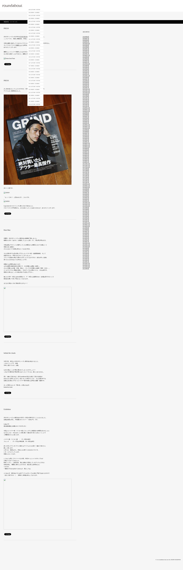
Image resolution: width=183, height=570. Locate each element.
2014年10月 (86, 226)
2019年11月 (86, 126)
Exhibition (7, 409)
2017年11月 (86, 165)
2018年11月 (86, 145)
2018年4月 (86, 157)
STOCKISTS (54, 5)
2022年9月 (86, 77)
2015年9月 (86, 207)
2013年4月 (86, 257)
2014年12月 (86, 223)
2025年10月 (86, 43)
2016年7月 (86, 192)
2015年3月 (86, 218)
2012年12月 (86, 263)
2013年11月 (86, 245)
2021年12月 (86, 89)
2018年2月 (86, 160)
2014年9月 (86, 228)
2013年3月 (86, 258)
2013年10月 (86, 246)
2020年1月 (86, 123)
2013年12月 (86, 243)
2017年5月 (86, 175)
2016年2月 (86, 199)
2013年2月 (86, 260)
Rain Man (7, 230)
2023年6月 (86, 67)
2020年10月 (86, 111)
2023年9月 (86, 65)
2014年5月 (86, 235)
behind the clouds (9, 353)
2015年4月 (86, 216)
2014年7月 (86, 231)
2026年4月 (86, 40)
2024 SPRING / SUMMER (34, 24)
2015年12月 (86, 202)
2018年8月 (86, 150)
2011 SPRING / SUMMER (34, 101)
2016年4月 (86, 196)
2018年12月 (86, 143)
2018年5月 (86, 155)
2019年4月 (86, 136)
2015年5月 (86, 214)
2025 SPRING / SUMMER (34, 18)
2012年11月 (86, 265)
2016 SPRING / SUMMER (34, 71)
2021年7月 (86, 97)
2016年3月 (86, 197)
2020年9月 (86, 113)
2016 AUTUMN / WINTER (34, 68)
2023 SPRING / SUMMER (34, 30)
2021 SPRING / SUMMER (34, 42)
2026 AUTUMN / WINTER (34, 9)
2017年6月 (86, 174)
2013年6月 (86, 253)
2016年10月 (86, 187)
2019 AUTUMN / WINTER (34, 51)
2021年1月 (86, 106)
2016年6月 (86, 194)
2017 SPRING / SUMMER (34, 65)
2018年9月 (86, 148)
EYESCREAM (24, 36)
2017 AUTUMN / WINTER (34, 62)
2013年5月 (86, 255)
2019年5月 (86, 135)
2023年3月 (86, 70)
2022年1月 (86, 87)
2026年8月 (86, 37)
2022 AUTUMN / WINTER (34, 33)
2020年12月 (86, 108)
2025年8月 (86, 47)
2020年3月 (86, 119)
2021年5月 (86, 99)
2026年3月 (86, 42)
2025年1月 (86, 53)
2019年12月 (86, 125)
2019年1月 (86, 141)
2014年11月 (86, 224)
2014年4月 (86, 236)
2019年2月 (86, 140)
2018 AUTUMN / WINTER (34, 57)
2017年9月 (86, 169)
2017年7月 (86, 172)
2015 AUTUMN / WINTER (34, 74)
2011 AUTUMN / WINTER (34, 98)
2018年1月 (86, 162)
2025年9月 (86, 45)
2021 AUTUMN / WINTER (34, 39)
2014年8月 (86, 229)
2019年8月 (86, 131)
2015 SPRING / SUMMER (34, 77)
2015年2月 (86, 219)
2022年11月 (86, 75)
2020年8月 (86, 114)
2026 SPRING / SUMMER (34, 12)
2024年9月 (86, 57)
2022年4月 (86, 82)
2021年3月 (86, 103)
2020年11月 (86, 109)
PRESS (6, 28)
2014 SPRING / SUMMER (34, 83)
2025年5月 (86, 50)
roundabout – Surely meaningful (12, 6)
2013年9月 (86, 248)
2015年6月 (86, 213)
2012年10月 (86, 267)
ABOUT (45, 5)
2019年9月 (86, 130)
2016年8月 (86, 191)
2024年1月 (86, 62)
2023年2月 (86, 72)
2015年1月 (86, 221)
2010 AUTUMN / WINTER (34, 104)
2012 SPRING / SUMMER (34, 95)
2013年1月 (86, 262)
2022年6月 (86, 81)
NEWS (73, 5)
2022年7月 (86, 79)
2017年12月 (86, 163)
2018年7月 (86, 152)
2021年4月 (86, 101)
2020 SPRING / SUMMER (34, 48)
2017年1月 (86, 182)
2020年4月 (86, 118)
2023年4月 (86, 69)
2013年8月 (86, 250)
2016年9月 (86, 189)
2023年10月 (86, 64)
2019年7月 (86, 133)
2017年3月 (86, 179)
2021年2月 (86, 104)
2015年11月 (86, 204)
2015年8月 (86, 209)
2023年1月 (86, 74)
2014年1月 (86, 241)
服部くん (18, 45)
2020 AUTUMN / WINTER (34, 45)
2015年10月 (86, 206)
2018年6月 (86, 153)
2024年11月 (86, 55)
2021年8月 (86, 96)
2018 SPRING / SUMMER (34, 59)
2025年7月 (86, 48)
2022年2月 (86, 86)
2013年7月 (86, 251)
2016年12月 (86, 184)
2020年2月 (86, 121)
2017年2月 (86, 180)
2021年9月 (86, 94)
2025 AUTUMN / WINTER (34, 15)
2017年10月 (86, 167)
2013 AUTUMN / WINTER (34, 86)
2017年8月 (86, 170)
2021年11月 (86, 91)
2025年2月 (86, 52)
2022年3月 (86, 84)
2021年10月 (86, 92)
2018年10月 (86, 147)
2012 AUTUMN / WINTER (34, 92)
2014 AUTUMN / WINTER (34, 80)
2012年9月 (86, 268)
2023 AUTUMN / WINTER (34, 27)
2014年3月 (86, 238)
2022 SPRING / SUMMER (34, 36)
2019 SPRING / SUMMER (34, 54)
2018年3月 (86, 158)
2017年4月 (86, 177)
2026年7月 (86, 38)
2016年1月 (86, 201)
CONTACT (64, 5)
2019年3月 (86, 138)
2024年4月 (86, 59)
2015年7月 (86, 211)
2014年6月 (86, 233)
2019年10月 (86, 128)
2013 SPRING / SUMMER (34, 89)
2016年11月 (86, 185)
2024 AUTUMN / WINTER (34, 21)
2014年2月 (86, 240)
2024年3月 (86, 60)
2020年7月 (86, 116)
